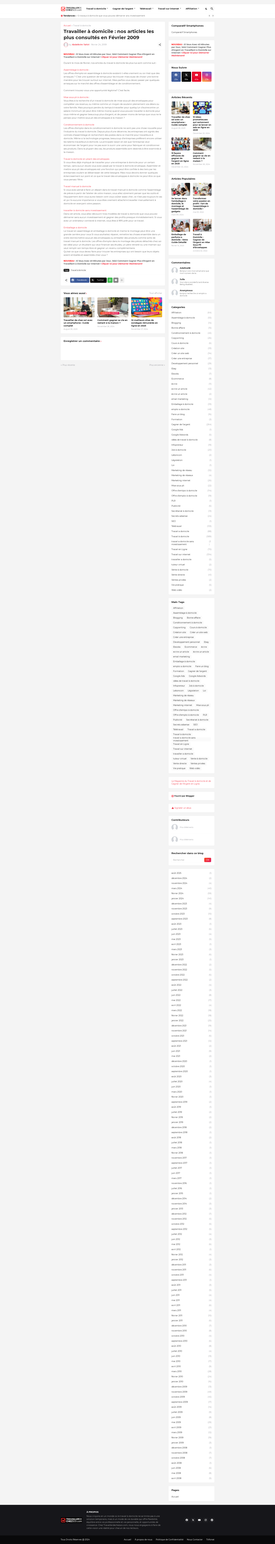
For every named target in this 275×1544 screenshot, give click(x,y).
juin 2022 (191, 995)
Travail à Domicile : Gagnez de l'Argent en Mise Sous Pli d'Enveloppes (201, 241)
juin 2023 (191, 934)
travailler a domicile (191, 559)
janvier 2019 (191, 1122)
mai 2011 (191, 1300)
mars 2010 (191, 1371)
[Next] (213, 15)
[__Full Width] (176, 83)
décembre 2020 (191, 1061)
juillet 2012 (191, 1234)
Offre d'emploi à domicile (191, 495)
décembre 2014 (191, 1198)
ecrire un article (191, 389)
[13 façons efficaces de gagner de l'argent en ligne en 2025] (180, 144)
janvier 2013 (191, 1208)
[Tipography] (196, 86)
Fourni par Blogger (184, 796)
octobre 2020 (191, 1066)
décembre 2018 (191, 1127)
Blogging (191, 323)
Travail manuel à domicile (77, 186)
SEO (191, 521)
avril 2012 (191, 1249)
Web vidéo (191, 590)
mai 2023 (191, 939)
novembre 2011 (191, 1269)
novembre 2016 (191, 1183)
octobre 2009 (191, 1397)
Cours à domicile (191, 343)
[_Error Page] (196, 83)
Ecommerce (191, 378)
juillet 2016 (191, 1188)
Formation (191, 419)
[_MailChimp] (207, 83)
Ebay (191, 368)
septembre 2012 (191, 1229)
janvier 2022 (191, 1020)
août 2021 (191, 1046)
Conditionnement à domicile (79, 124)
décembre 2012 (191, 1214)
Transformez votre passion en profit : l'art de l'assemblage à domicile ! (201, 203)
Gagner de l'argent (123, 8)
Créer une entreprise (191, 358)
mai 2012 (191, 1244)
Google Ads (191, 429)
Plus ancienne (156, 365)
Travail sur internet (168, 8)
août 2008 (191, 1463)
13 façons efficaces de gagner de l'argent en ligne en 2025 (180, 158)
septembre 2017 (191, 1163)
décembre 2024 (191, 878)
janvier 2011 (191, 1320)
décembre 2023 (191, 903)
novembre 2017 (191, 1158)
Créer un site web (191, 353)
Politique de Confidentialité (169, 1539)
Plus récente (68, 365)
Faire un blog (191, 414)
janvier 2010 (191, 1381)
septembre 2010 (191, 1341)
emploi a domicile (191, 409)
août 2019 (191, 1107)
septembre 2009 (191, 1402)
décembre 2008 (191, 1447)
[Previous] (209, 15)
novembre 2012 (191, 1219)
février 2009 (191, 1437)
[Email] (115, 280)
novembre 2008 (191, 1453)
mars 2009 (191, 1432)
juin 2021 (191, 1051)
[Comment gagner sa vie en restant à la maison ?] (202, 144)
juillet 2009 (191, 1412)
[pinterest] (212, 1520)
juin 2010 (191, 1356)
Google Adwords (191, 434)
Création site (191, 348)
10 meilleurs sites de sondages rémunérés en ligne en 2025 (144, 323)
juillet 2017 (191, 1168)
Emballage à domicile (191, 404)
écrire (191, 384)
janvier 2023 (191, 959)
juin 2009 (191, 1417)
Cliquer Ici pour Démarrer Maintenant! (121, 57)
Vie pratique (191, 585)
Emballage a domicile (75, 227)
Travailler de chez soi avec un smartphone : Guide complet (78, 323)
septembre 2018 (191, 1132)
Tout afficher (155, 293)
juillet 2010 (191, 1351)
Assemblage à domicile (76, 69)
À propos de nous (143, 1539)
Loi (191, 465)
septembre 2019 (191, 1102)
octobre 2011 (191, 1275)
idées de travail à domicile (191, 439)
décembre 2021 (191, 1025)
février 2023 (191, 954)
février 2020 (191, 1097)
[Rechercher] (212, 8)
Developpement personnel (191, 363)
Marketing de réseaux (191, 475)
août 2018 (191, 1137)
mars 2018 (191, 1147)
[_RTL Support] (176, 86)
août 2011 (191, 1285)
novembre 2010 (191, 1330)
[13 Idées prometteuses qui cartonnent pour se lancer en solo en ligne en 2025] (202, 107)
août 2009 (191, 1407)
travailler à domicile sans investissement (85, 210)
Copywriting (191, 338)
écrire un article (191, 394)
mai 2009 (191, 1422)
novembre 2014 (191, 1203)
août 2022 (191, 985)
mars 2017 (191, 1178)
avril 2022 (191, 1005)
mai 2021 (191, 1056)
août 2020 (191, 1076)
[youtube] (199, 1520)
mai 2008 (191, 1473)
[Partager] (160, 44)
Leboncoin (191, 455)
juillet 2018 (191, 1142)
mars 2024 (191, 888)
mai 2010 (191, 1361)
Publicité (191, 506)
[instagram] (205, 1520)
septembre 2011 (191, 1280)
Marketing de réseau (191, 470)
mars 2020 (191, 1092)
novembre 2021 (191, 1030)
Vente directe (191, 574)
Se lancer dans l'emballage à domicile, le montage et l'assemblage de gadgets (117, 15)
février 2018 (191, 1153)
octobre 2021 (191, 1036)
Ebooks (191, 373)
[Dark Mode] (206, 8)
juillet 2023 (191, 929)
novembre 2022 (191, 969)
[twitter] (193, 1520)
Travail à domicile (96, 8)
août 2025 (191, 873)
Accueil (67, 26)
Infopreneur (191, 445)
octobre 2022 (191, 975)
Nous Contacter (195, 1539)
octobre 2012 (191, 1224)
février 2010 (191, 1376)
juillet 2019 (191, 1112)
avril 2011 (191, 1305)
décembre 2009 (191, 1386)
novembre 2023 (191, 908)
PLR (191, 500)
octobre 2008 (191, 1458)
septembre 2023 (191, 919)
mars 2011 (191, 1310)
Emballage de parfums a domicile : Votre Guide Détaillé (179, 238)
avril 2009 (191, 1427)
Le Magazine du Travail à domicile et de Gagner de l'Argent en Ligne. (191, 782)
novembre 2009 (191, 1392)
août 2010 (191, 1346)
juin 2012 (191, 1239)
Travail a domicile (191, 531)
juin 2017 (191, 1173)
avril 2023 (191, 944)
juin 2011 (191, 1295)
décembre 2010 (191, 1325)
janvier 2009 (191, 1442)
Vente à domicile (191, 569)
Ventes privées (191, 580)
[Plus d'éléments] (121, 280)
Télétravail (145, 8)
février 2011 (191, 1315)
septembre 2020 (191, 1071)
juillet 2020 (191, 1081)
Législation (191, 460)
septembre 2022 (191, 980)
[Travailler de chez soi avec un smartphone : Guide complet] (180, 107)
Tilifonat (210, 1539)
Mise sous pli (191, 485)
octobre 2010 (191, 1336)
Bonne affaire (191, 328)
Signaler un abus (182, 808)
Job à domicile (191, 450)
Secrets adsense (191, 516)
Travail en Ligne (191, 549)
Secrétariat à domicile (191, 511)
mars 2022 (191, 1010)
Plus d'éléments (186, 827)
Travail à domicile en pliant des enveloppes (86, 159)
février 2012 (191, 1254)
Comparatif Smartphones (184, 32)
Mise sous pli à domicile (76, 97)
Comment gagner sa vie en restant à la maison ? (112, 321)
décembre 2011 (191, 1264)
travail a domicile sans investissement (191, 543)
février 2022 (191, 1015)
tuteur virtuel (191, 564)
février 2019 (191, 1117)
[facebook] (186, 1520)
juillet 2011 (191, 1290)
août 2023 (191, 924)
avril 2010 (191, 1366)
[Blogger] (186, 86)
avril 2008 (191, 1478)
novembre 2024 (191, 883)
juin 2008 (191, 1468)
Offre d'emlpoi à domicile (191, 490)
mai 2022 (191, 1000)
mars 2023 (191, 949)
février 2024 (191, 893)
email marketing (191, 399)
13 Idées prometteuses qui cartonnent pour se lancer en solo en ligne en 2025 (202, 123)
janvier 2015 (191, 1193)
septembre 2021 (191, 1041)
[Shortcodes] (207, 86)
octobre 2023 (191, 914)
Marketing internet (191, 480)
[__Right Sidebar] (186, 83)
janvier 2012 (191, 1259)
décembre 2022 (191, 964)
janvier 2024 (191, 898)
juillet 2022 (191, 990)
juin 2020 (191, 1086)
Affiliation (191, 8)
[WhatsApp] (110, 280)
